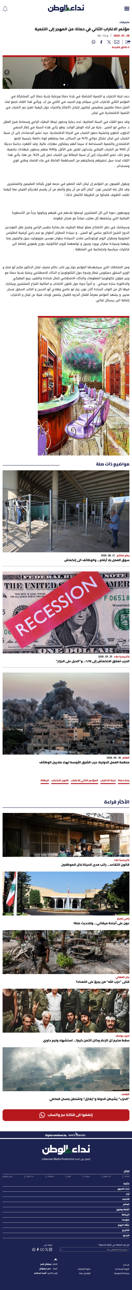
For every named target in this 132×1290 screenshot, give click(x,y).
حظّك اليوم (123, 1225)
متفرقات (124, 22)
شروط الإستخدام (122, 1269)
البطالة (45, 780)
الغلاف (126, 1176)
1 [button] (67, 85)
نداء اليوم (107, 1176)
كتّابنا (126, 1183)
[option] (66, 72)
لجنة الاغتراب (108, 780)
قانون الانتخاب (60, 780)
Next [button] (6, 72)
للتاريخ (125, 1230)
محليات (87, 1176)
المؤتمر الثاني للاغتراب (84, 780)
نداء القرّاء (30, 1176)
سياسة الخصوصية (121, 1273)
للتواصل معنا (84, 1273)
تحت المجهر (123, 1189)
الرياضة (125, 1214)
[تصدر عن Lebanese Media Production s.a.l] (66, 1149)
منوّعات (125, 1220)
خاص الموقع (7, 1176)
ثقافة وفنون (122, 1209)
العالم (126, 1204)
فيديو (126, 1235)
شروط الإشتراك (84, 1269)
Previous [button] (127, 72)
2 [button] (63, 85)
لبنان (126, 1171)
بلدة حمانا (123, 780)
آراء (127, 1194)
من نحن (126, 1264)
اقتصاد (125, 1199)
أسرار (69, 1176)
